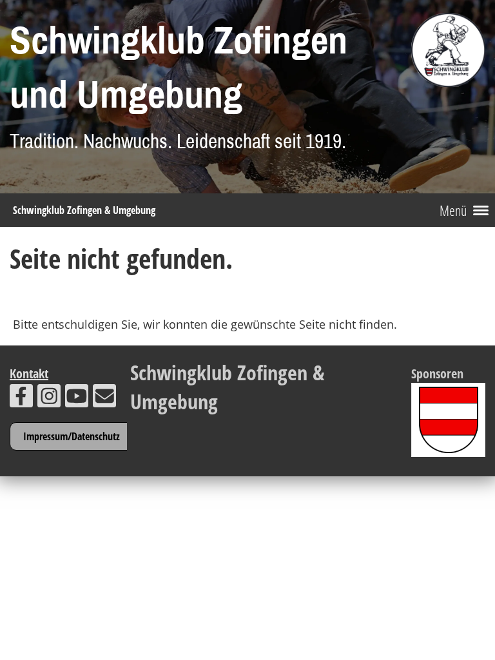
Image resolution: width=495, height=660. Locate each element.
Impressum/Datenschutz (71, 436)
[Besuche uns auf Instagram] (49, 398)
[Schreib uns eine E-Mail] (104, 398)
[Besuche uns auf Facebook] (21, 398)
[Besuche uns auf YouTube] (76, 398)
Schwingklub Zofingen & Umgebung (84, 210)
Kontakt (29, 373)
